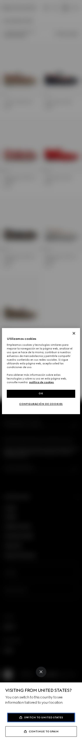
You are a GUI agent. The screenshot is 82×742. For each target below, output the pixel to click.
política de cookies (41, 382)
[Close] (41, 672)
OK (41, 393)
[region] (41, 371)
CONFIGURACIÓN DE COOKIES (41, 404)
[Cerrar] (74, 333)
